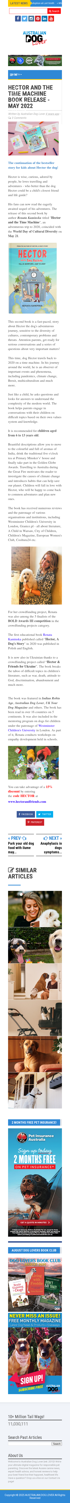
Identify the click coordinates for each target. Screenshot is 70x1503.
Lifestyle (17, 92)
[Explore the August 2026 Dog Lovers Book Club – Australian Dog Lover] (35, 1311)
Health (15, 74)
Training (16, 83)
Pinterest (36, 822)
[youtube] (51, 18)
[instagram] (31, 18)
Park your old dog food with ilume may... (21, 847)
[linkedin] (44, 18)
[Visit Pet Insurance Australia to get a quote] (35, 60)
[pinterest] (38, 18)
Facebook (27, 814)
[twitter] (24, 18)
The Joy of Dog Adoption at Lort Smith (33, 3)
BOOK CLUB (18, 110)
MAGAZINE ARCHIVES (23, 119)
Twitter (46, 814)
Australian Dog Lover (40, 1495)
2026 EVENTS (18, 101)
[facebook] (18, 18)
